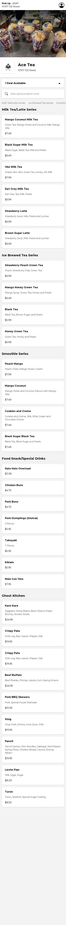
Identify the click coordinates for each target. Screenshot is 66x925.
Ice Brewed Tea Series (40, 103)
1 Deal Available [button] (15, 83)
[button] (26, 5)
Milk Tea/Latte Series (13, 103)
